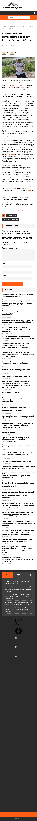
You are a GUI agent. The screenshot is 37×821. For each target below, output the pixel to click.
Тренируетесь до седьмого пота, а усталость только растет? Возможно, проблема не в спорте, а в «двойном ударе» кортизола (16, 384)
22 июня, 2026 (7, 500)
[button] (34, 13)
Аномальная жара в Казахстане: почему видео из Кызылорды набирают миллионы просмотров (18, 425)
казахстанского (17, 85)
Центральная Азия (11, 219)
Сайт (4, 276)
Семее (29, 190)
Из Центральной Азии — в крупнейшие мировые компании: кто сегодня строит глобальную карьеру (18, 505)
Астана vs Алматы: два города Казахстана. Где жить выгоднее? (15, 363)
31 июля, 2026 (7, 359)
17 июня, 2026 (7, 527)
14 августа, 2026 (7, 308)
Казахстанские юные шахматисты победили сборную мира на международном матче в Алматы (16, 345)
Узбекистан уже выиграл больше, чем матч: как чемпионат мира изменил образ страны (17, 476)
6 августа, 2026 (7, 333)
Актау (11, 154)
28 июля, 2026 (7, 378)
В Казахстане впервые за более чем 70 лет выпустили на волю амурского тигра (18, 337)
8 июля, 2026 (6, 435)
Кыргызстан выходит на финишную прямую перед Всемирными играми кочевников (16, 313)
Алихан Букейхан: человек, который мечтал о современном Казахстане (17, 370)
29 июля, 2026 (7, 373)
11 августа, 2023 (9, 45)
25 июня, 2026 (7, 480)
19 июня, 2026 (7, 509)
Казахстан (11, 216)
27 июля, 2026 (7, 389)
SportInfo (21, 211)
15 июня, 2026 (7, 543)
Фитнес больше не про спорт (13, 447)
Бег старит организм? (10, 393)
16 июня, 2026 (7, 536)
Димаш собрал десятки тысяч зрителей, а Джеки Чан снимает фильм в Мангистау (18, 417)
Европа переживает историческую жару (18, 461)
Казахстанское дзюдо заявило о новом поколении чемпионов (17, 295)
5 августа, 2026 (7, 349)
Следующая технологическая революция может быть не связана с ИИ (18, 467)
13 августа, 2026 (7, 317)
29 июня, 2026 (7, 458)
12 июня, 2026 (7, 564)
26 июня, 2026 (7, 471)
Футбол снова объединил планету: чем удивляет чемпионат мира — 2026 (17, 540)
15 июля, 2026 (6, 420)
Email (4, 270)
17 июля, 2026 (7, 413)
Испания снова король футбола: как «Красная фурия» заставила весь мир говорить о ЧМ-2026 (17, 400)
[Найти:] (19, 18)
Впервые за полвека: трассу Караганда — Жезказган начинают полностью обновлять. (18, 454)
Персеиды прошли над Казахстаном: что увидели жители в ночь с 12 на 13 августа (18, 321)
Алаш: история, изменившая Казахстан (18, 376)
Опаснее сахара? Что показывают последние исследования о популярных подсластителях (18, 354)
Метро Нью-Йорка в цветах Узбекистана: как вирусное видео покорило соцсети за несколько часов (18, 485)
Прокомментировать (10, 248)
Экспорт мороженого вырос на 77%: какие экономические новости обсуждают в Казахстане (16, 409)
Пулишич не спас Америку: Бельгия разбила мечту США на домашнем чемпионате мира (16, 439)
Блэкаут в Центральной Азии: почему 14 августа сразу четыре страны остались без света (18, 304)
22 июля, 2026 (7, 404)
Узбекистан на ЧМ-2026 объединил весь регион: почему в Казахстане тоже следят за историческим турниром (18, 532)
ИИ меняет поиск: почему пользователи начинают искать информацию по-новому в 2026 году (17, 514)
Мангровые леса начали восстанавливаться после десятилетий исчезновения (17, 559)
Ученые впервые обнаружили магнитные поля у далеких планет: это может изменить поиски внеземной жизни (17, 549)
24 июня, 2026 (7, 489)
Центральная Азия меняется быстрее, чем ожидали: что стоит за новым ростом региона (18, 523)
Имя (3, 264)
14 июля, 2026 (7, 429)
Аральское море (8, 432)
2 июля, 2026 (6, 449)
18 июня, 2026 (7, 518)
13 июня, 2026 (7, 554)
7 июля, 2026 (6, 444)
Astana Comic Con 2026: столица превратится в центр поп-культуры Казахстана (16, 329)
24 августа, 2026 (7, 299)
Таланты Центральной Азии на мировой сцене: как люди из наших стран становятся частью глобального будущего (18, 495)
